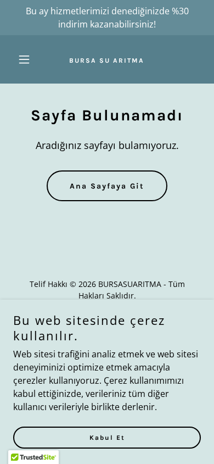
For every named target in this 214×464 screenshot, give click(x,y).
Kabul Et (107, 437)
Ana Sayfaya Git (107, 186)
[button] (27, 59)
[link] (106, 59)
